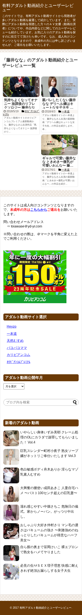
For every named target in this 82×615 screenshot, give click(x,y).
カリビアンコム (18, 355)
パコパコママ (17, 348)
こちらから (38, 209)
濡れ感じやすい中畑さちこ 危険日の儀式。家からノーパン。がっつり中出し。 (49, 511)
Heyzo (11, 326)
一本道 (12, 333)
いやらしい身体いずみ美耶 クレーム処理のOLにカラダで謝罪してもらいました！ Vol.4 (49, 437)
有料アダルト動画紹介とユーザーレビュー (38, 7)
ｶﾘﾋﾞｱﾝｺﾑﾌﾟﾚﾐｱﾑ (18, 362)
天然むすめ (15, 340)
